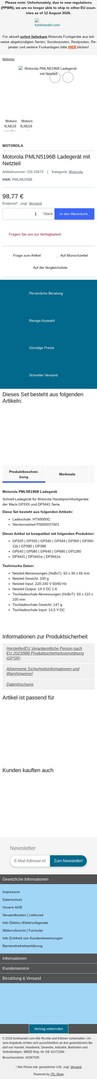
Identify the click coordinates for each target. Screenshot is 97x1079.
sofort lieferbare (33, 37)
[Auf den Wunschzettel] (67, 77)
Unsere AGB (12, 907)
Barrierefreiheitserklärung (22, 946)
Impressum (11, 892)
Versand (35, 203)
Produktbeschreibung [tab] (24, 474)
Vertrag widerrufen (48, 1029)
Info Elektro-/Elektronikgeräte (25, 923)
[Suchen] (14, 22)
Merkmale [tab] (67, 474)
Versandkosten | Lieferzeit (22, 915)
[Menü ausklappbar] (4, 22)
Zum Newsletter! (68, 861)
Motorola (76, 172)
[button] (83, 22)
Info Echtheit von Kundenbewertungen (32, 938)
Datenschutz (12, 900)
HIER (72, 47)
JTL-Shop (57, 1074)
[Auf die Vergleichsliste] (54, 77)
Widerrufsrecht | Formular (22, 930)
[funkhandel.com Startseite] (48, 22)
